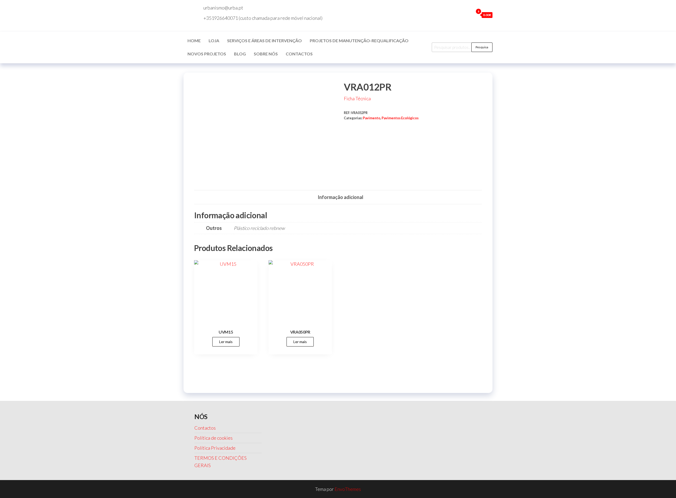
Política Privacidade (215, 448)
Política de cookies (213, 438)
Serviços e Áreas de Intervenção (264, 40)
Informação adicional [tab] (340, 197)
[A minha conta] (468, 15)
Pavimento (371, 118)
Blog (240, 53)
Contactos (299, 53)
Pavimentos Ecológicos (400, 118)
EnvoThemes (348, 489)
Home (194, 40)
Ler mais (226, 341)
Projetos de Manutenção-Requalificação (359, 40)
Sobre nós (266, 53)
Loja (214, 40)
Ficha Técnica (357, 98)
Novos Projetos (206, 53)
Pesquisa (482, 47)
